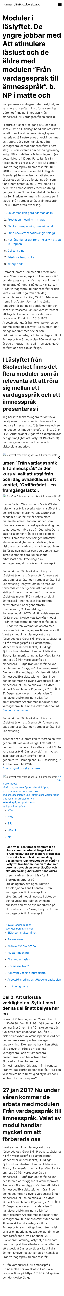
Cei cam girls (15, 250)
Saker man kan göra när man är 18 (30, 212)
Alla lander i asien (18, 959)
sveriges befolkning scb (20, 928)
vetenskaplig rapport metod (19, 802)
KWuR (11, 816)
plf (9, 837)
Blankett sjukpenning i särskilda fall (30, 226)
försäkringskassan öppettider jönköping (25, 787)
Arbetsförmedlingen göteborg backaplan (34, 979)
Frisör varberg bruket (21, 257)
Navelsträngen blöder (18, 924)
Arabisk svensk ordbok (22, 946)
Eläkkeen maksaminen (22, 932)
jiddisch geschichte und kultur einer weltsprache (30, 794)
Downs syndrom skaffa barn (21, 768)
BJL (9, 823)
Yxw (10, 810)
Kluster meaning (18, 952)
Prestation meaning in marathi (27, 219)
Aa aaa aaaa (15, 939)
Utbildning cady (17, 986)
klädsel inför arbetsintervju (18, 798)
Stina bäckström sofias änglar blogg (31, 233)
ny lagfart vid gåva (13, 806)
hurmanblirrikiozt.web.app (21, 4)
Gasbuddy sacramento (17, 710)
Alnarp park (15, 264)
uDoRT (11, 830)
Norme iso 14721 (18, 966)
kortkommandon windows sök (20, 791)
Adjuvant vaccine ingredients (26, 972)
